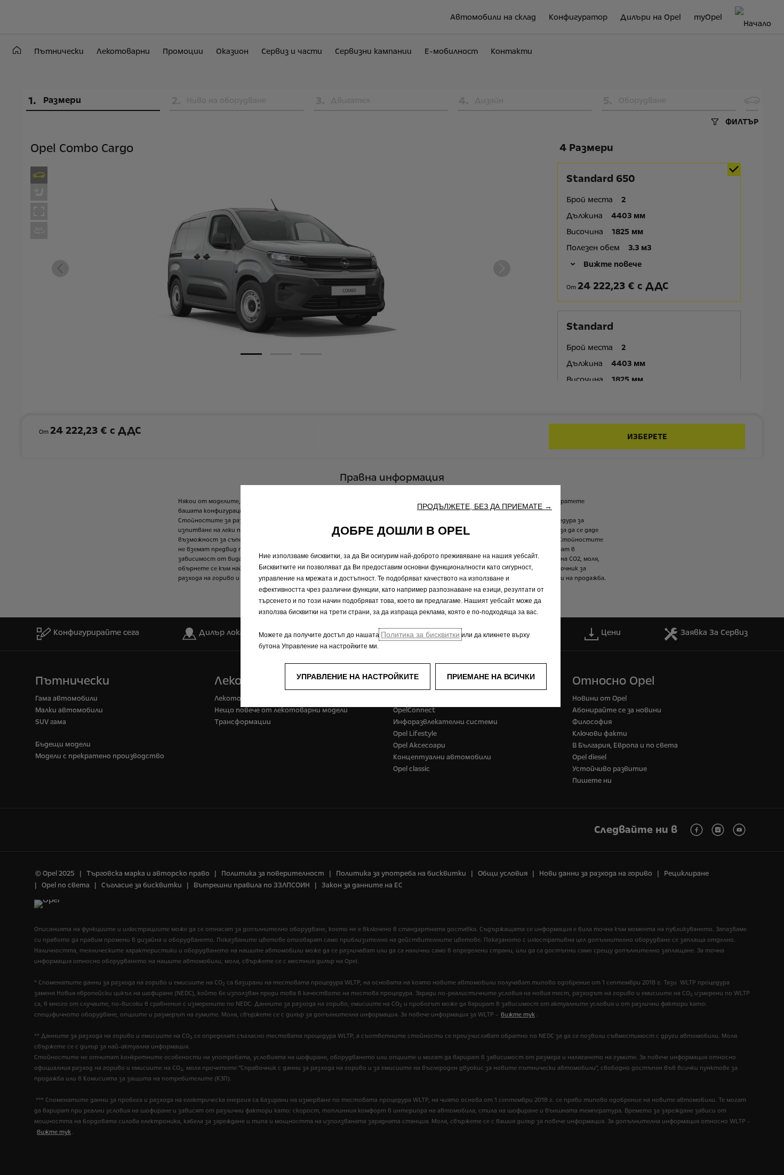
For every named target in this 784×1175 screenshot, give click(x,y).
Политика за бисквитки (420, 634)
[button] (484, 506)
